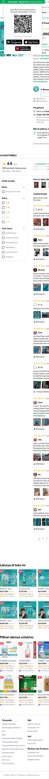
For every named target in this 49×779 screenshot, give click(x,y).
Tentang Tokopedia (9, 724)
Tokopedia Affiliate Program (12, 738)
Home (2, 18)
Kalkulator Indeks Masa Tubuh (13, 749)
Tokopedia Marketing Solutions (13, 745)
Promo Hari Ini (7, 756)
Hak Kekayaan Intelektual (11, 728)
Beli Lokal (5, 760)
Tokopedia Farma (8, 753)
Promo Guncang (8, 763)
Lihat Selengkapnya (40, 82)
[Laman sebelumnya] (35, 538)
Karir (3, 731)
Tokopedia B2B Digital (10, 742)
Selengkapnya (39, 416)
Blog (3, 735)
